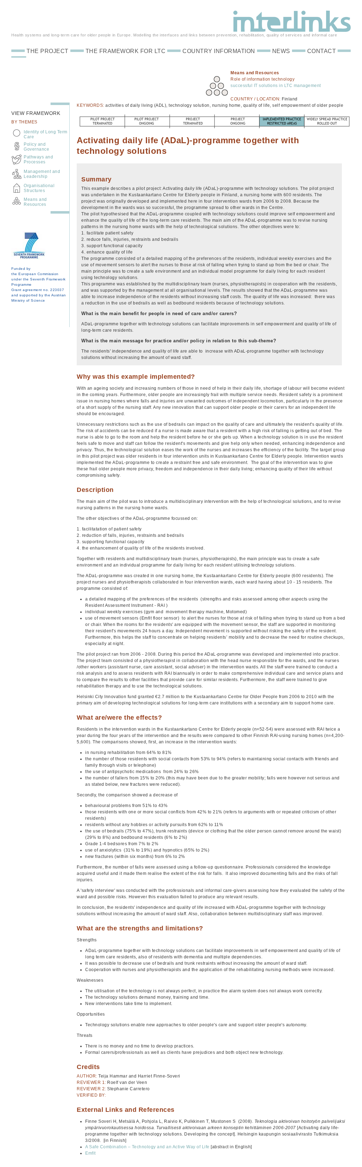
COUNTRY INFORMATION (218, 51)
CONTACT (321, 51)
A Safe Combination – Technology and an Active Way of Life (147, 1146)
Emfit (90, 1153)
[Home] (292, 28)
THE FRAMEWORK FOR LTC (126, 51)
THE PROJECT (48, 51)
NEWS (281, 51)
